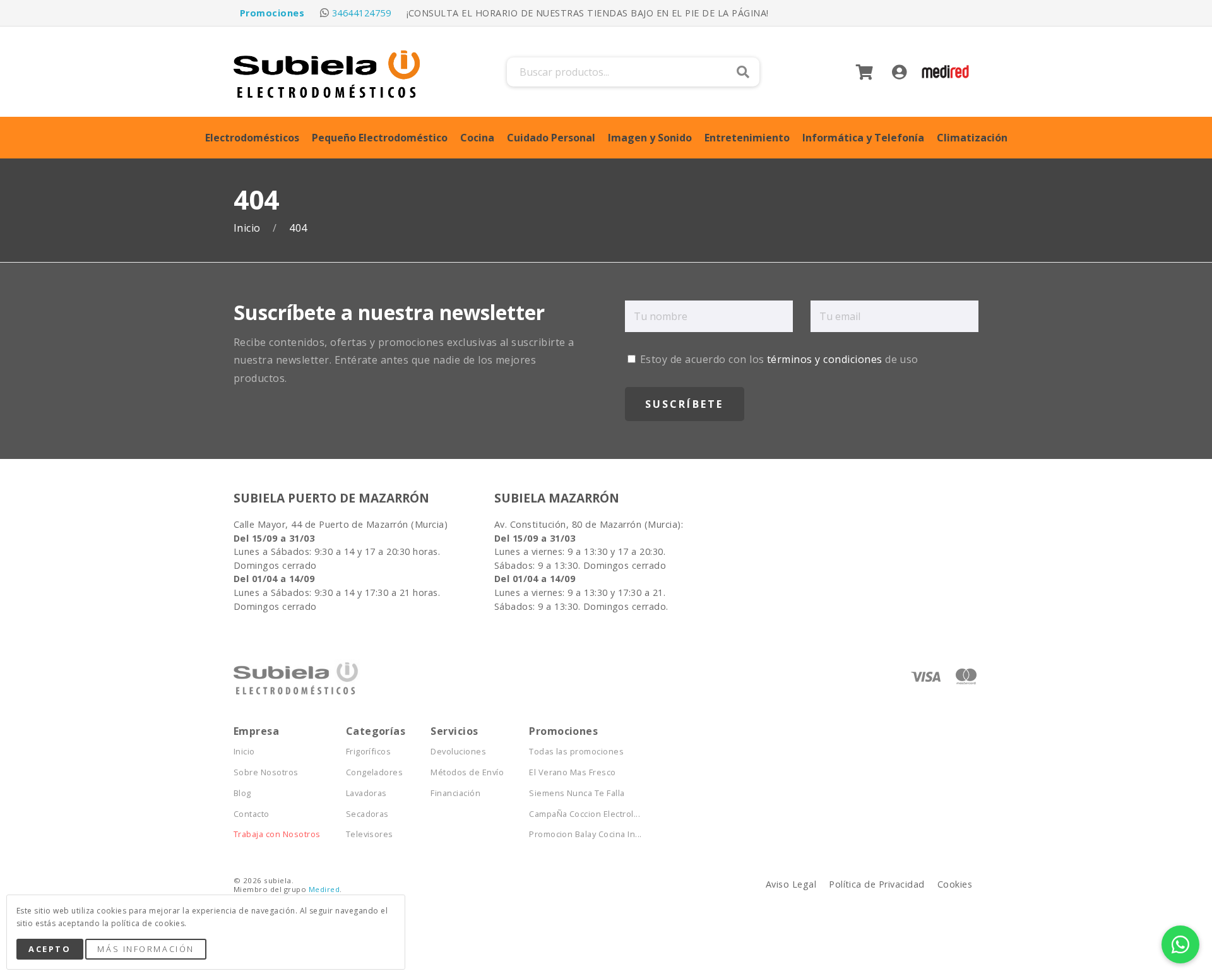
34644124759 (361, 13)
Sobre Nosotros (266, 772)
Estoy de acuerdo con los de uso (778, 359)
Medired (324, 889)
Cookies (954, 884)
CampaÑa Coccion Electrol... (584, 814)
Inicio (248, 228)
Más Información (145, 949)
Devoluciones (458, 751)
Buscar (743, 72)
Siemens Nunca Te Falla (577, 793)
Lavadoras (366, 793)
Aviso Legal (791, 884)
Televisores (369, 834)
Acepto (49, 949)
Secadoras (367, 814)
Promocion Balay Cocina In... (585, 834)
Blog (242, 793)
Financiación (455, 793)
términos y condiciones (824, 359)
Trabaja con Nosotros (277, 834)
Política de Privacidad (877, 884)
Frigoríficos (368, 751)
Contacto (252, 814)
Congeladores (374, 772)
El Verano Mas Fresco (572, 772)
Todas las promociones (576, 751)
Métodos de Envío (467, 772)
